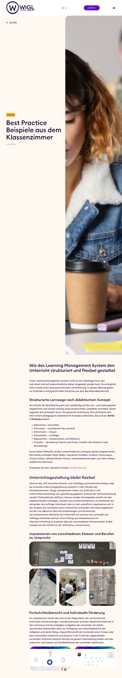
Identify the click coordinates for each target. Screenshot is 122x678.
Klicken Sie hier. (78, 467)
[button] (114, 8)
